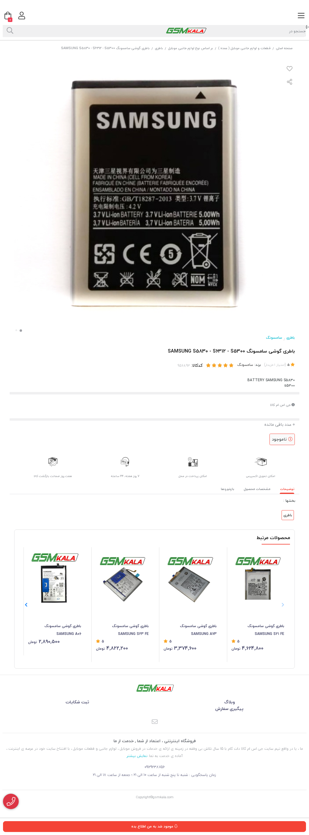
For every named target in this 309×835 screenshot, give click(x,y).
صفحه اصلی (284, 48)
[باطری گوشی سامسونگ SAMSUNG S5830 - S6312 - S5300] (154, 688)
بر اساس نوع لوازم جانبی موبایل (190, 48)
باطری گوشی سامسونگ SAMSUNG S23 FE (130, 630)
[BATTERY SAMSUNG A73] (190, 576)
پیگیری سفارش (229, 708)
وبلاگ (229, 702)
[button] (26, 604)
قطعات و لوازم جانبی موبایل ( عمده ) (244, 48)
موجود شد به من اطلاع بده (152, 826)
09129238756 (155, 767)
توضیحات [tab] (287, 489)
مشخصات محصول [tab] (257, 489)
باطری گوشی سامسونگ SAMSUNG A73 (198, 630)
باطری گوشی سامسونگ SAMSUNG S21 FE (266, 630)
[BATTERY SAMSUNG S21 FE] (258, 576)
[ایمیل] (154, 722)
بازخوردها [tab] (227, 489)
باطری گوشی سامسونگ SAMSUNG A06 (63, 630)
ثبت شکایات (77, 702)
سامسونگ (274, 337)
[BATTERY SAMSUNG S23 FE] (122, 576)
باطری (159, 48)
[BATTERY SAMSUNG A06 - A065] (54, 576)
